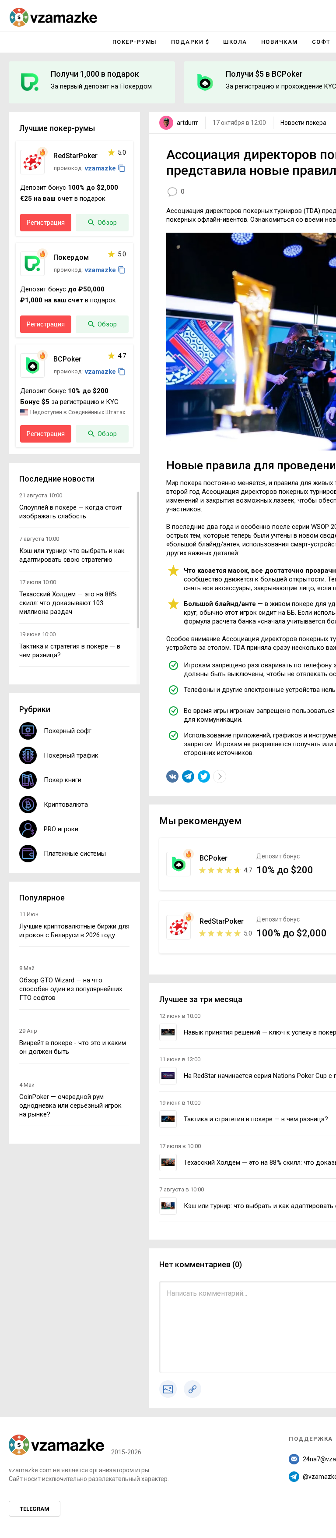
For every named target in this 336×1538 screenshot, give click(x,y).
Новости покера (303, 122)
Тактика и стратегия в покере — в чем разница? (256, 1119)
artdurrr (187, 122)
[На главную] (53, 17)
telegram (34, 1509)
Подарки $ (190, 42)
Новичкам (279, 42)
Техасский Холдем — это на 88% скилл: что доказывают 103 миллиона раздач (68, 603)
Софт (321, 42)
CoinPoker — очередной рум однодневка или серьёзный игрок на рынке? (70, 1105)
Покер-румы (134, 42)
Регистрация (46, 223)
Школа (235, 42)
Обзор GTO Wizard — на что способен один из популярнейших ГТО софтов (70, 989)
